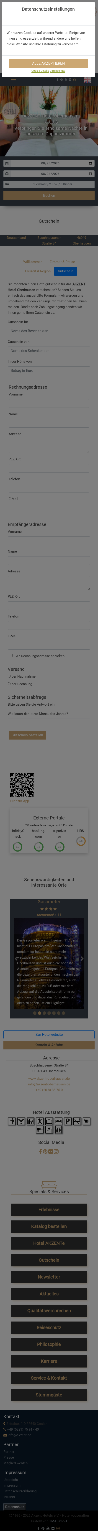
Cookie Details (40, 70)
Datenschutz (57, 70)
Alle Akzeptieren (48, 63)
